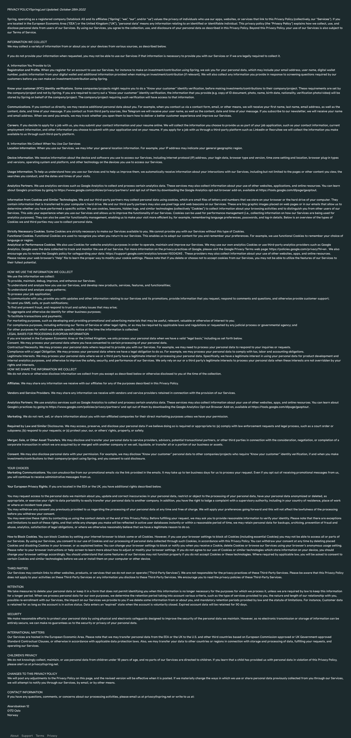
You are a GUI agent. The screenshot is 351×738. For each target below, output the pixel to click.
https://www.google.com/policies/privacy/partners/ (84, 406)
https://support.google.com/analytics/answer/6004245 (144, 253)
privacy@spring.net (45, 664)
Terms (40, 735)
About (14, 735)
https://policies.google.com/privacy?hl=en (297, 249)
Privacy (52, 735)
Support (27, 735)
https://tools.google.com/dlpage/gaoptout (280, 406)
